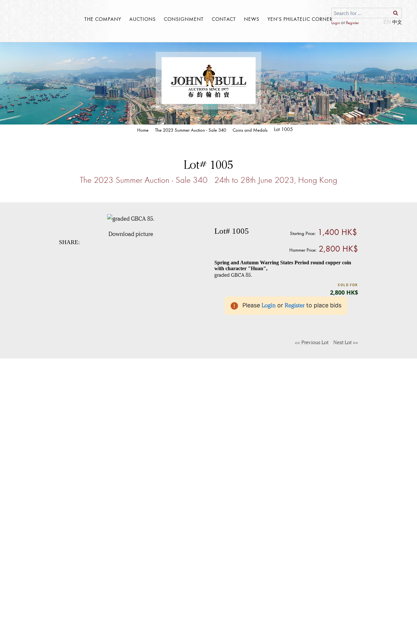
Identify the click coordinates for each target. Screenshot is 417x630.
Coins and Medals (250, 130)
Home (143, 130)
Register (352, 22)
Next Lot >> (345, 342)
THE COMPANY (102, 19)
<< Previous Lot (311, 342)
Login (335, 22)
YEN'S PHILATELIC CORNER (300, 19)
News (251, 19)
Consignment (184, 19)
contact (224, 19)
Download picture (130, 234)
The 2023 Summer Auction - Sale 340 (190, 130)
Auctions (142, 19)
